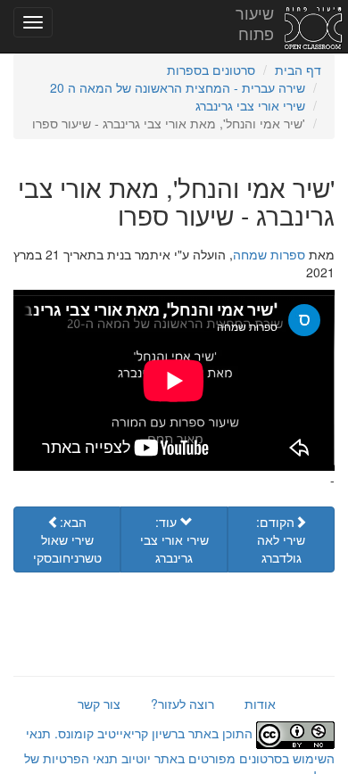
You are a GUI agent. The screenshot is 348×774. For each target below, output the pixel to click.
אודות (260, 703)
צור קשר (99, 703)
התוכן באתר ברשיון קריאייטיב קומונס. (153, 733)
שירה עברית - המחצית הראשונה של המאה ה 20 (177, 87)
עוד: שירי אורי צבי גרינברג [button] (174, 539)
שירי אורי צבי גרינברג (250, 105)
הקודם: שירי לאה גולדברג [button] (281, 539)
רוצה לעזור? (182, 703)
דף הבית (298, 69)
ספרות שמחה (269, 254)
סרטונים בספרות (211, 69)
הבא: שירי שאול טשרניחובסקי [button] (67, 539)
